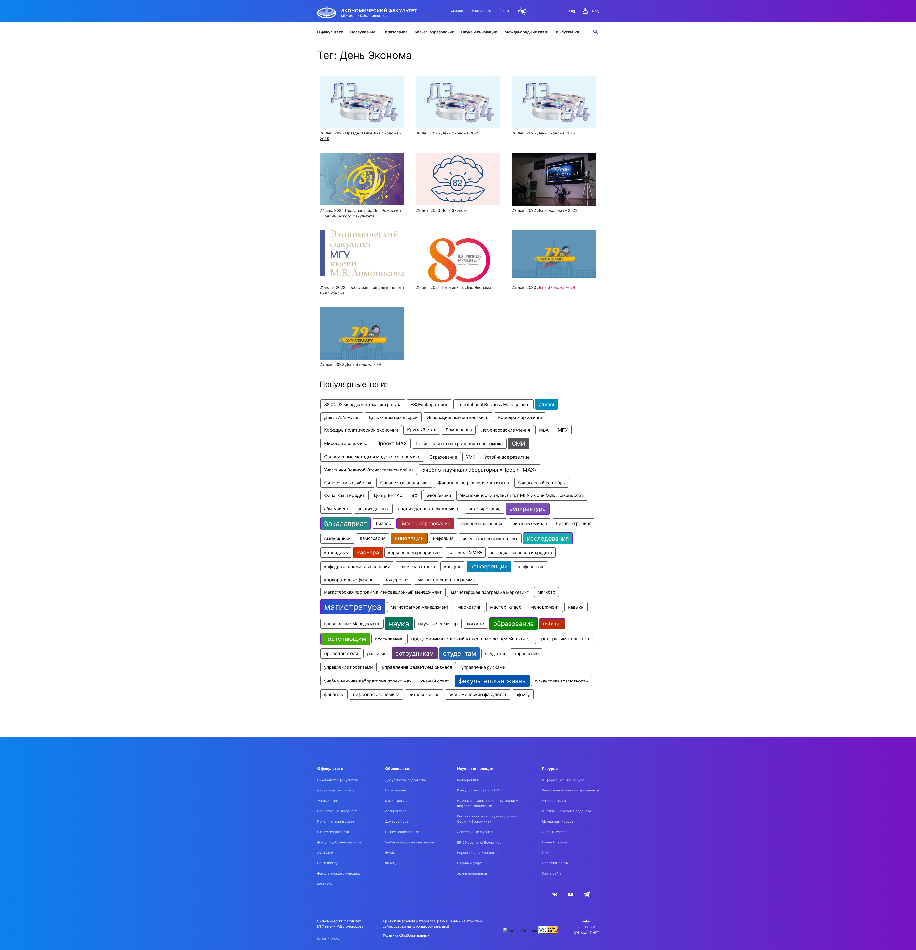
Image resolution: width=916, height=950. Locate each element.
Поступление (362, 32)
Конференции (468, 780)
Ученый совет (328, 801)
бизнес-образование (481, 523)
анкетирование (484, 508)
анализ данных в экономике (428, 508)
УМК (470, 457)
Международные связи (527, 32)
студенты (495, 653)
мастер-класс (505, 607)
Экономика (439, 495)
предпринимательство (564, 638)
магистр (546, 591)
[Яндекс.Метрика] (520, 931)
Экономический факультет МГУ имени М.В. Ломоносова (522, 495)
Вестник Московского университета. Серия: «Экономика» (487, 818)
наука (399, 623)
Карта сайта (552, 873)
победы (552, 624)
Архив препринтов (472, 873)
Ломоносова (458, 429)
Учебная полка (554, 801)
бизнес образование (425, 524)
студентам (459, 653)
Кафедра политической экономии (361, 430)
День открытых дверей (393, 417)
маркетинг (469, 607)
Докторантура (397, 821)
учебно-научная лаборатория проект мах (367, 680)
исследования (548, 538)
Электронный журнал (475, 832)
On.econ (457, 11)
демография (372, 538)
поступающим (345, 638)
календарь (336, 552)
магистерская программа (446, 579)
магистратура (353, 607)
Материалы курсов (557, 821)
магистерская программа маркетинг (490, 592)
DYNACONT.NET (586, 933)
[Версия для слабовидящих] (523, 11)
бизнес (383, 523)
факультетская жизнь (492, 681)
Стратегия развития (333, 832)
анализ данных (373, 508)
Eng (572, 11)
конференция (530, 566)
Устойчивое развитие (507, 457)
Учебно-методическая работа (409, 842)
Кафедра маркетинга (520, 417)
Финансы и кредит (344, 495)
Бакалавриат (395, 790)
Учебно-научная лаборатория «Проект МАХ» (479, 470)
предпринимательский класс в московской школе (470, 639)
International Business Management (493, 404)
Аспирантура (395, 811)
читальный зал (424, 694)
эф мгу (523, 694)
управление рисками (483, 667)
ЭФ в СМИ (325, 853)
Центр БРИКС (388, 495)
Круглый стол (421, 429)
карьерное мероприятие (414, 552)
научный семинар (438, 623)
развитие (376, 653)
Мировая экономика (345, 443)
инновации (409, 538)
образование (513, 624)
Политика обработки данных (406, 935)
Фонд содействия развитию (339, 842)
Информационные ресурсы (564, 780)
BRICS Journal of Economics (479, 842)
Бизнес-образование (434, 32)
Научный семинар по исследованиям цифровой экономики (487, 803)
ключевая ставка (417, 566)
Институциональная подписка (566, 811)
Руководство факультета (337, 780)
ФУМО (390, 853)
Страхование (443, 457)
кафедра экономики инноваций (357, 566)
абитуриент (336, 508)
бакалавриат (345, 523)
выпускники (337, 538)
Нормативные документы (338, 811)
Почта (504, 11)
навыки (576, 606)
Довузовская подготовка (405, 780)
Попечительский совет (335, 821)
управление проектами (348, 667)
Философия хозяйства (347, 482)
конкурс (452, 566)
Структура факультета (335, 790)
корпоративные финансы (350, 579)
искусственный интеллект (490, 538)
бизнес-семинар (529, 523)
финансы (334, 694)
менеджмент (545, 607)
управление (526, 653)
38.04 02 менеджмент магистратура (362, 404)
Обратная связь (555, 863)
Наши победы (328, 863)
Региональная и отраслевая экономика (459, 443)
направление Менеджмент (352, 623)
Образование (394, 32)
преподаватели (341, 653)
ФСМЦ (390, 863)
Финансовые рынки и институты (473, 482)
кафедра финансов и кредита (521, 552)
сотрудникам (415, 653)
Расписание (481, 11)
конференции (489, 566)
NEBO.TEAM (586, 927)
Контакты (325, 884)
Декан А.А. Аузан (341, 417)
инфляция (443, 538)
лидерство (397, 579)
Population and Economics (477, 853)
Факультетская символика (339, 873)
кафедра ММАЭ (465, 552)
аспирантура (528, 508)
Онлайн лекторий (556, 832)
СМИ (518, 443)
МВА (544, 430)
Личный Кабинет (555, 842)
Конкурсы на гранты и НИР (479, 790)
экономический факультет (478, 694)
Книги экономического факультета (570, 790)
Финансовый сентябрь (541, 482)
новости (475, 623)
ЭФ (414, 495)
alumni (546, 404)
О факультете (330, 32)
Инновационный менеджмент (458, 417)
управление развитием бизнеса (417, 667)
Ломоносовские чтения (505, 430)
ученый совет (435, 680)
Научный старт (469, 863)
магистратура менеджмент (419, 606)
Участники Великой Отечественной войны (368, 469)
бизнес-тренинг (573, 523)
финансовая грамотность (561, 680)
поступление (388, 638)
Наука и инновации (479, 32)
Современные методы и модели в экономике (372, 456)
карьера (368, 552)
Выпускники (567, 32)
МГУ (563, 430)
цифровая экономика (376, 694)
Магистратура (396, 801)
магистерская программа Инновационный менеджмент (383, 591)
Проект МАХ (391, 443)
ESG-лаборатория (429, 404)
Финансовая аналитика (404, 482)
